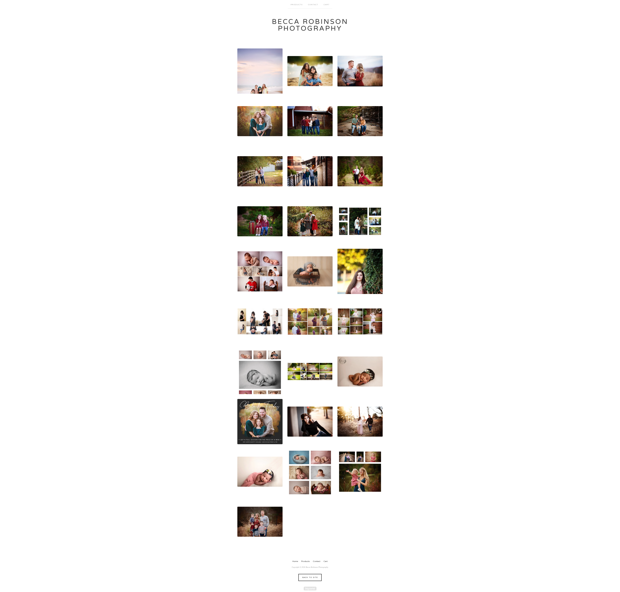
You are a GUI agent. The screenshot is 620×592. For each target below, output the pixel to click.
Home (295, 561)
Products (297, 5)
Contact (313, 5)
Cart (327, 5)
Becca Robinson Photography (310, 25)
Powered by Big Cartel (310, 588)
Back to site (310, 577)
